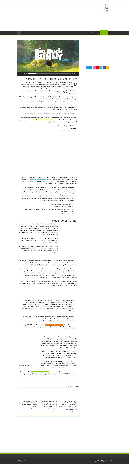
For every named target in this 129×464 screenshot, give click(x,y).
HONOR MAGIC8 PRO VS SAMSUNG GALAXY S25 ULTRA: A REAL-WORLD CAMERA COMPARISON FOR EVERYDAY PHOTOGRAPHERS (68, 405)
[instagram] (87, 67)
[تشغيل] (77, 74)
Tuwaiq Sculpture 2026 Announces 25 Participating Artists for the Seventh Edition (28, 403)
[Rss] (107, 67)
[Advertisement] (52, 15)
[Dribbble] (94, 67)
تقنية (110, 32)
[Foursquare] (90, 67)
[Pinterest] (97, 67)
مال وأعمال (104, 32)
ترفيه (92, 32)
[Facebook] (104, 67)
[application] (48, 58)
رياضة (97, 32)
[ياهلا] (106, 7)
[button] (48, 58)
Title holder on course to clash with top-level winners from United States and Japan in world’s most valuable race (48, 404)
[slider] (49, 73)
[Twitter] (100, 67)
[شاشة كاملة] (19, 74)
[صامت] (22, 74)
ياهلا (18, 461)
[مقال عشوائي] (19, 33)
